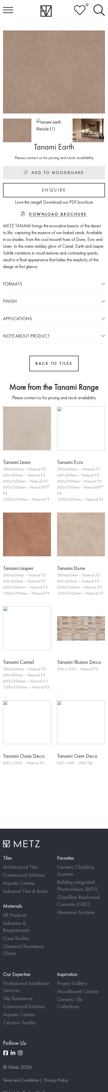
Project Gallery (72, 983)
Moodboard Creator (78, 991)
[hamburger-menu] (8, 10)
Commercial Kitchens (24, 874)
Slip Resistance (17, 998)
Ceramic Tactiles (19, 1022)
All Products (14, 915)
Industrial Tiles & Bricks (25, 891)
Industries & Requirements (16, 926)
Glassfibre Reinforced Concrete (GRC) (78, 900)
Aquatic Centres (19, 883)
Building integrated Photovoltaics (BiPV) (77, 885)
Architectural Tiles (20, 866)
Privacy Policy (56, 1080)
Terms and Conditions (21, 1080)
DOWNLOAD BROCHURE (58, 214)
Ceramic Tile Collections (69, 1003)
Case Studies (16, 938)
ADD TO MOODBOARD (54, 172)
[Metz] (46, 11)
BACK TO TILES (54, 363)
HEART (79, 10)
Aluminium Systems (75, 912)
